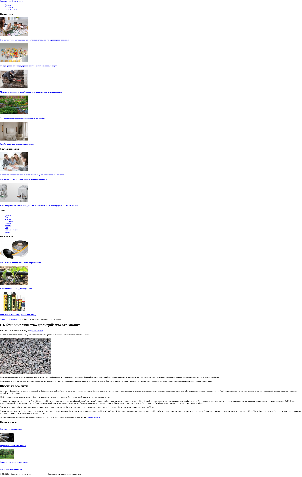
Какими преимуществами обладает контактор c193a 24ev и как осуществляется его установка (40, 205)
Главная (8, 5)
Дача (6, 217)
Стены (7, 232)
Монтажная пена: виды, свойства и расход (18, 315)
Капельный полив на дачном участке (16, 288)
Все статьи (9, 7)
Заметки (8, 219)
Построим (9, 221)
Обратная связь (11, 9)
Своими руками (11, 230)
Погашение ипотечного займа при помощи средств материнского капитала (32, 175)
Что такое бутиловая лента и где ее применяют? (20, 263)
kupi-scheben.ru (94, 417)
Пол (6, 228)
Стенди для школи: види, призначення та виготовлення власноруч (28, 66)
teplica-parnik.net (40, 474)
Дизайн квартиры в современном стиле (17, 144)
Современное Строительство (11, 1)
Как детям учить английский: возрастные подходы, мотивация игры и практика (34, 40)
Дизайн (8, 223)
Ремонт (8, 226)
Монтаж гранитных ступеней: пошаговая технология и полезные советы (31, 92)
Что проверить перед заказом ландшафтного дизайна (22, 118)
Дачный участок (14, 319)
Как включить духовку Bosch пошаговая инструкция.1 (23, 179)
